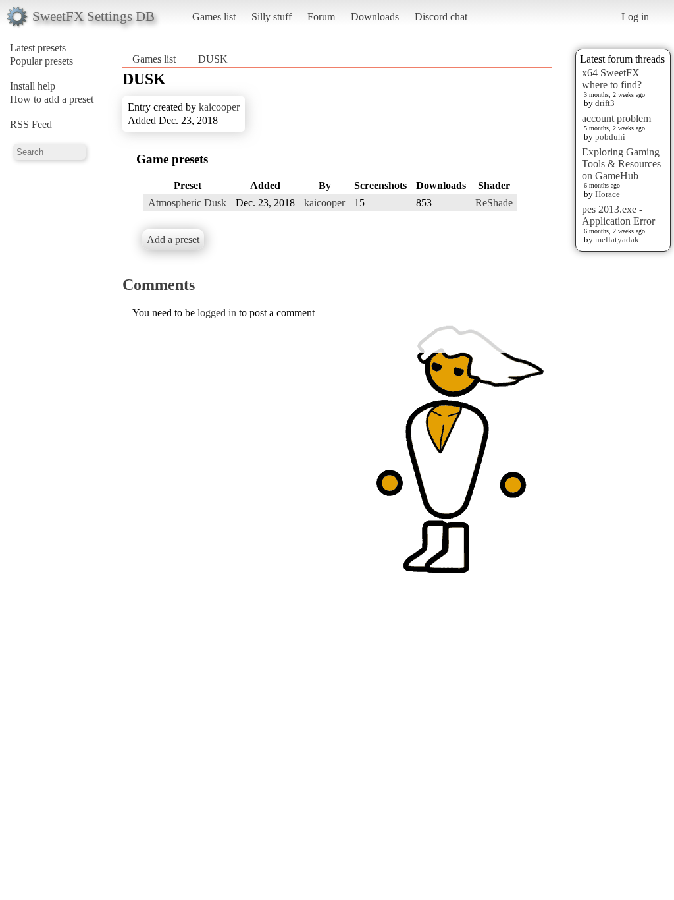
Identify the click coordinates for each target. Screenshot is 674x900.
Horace (607, 194)
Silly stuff (271, 16)
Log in (635, 16)
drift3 (605, 103)
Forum (321, 16)
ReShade (494, 202)
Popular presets (41, 61)
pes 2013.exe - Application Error (618, 215)
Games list (214, 16)
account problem (616, 118)
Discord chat (441, 16)
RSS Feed (31, 124)
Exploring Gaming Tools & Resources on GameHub (621, 163)
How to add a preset (51, 99)
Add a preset (173, 239)
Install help (32, 86)
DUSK (213, 59)
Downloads (375, 16)
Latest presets (38, 47)
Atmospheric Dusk (187, 202)
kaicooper (219, 107)
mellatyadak (617, 239)
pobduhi (610, 137)
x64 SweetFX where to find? (612, 78)
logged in (216, 312)
